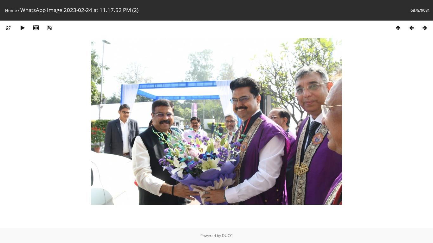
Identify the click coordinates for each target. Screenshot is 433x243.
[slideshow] (22, 28)
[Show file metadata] (35, 28)
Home (11, 10)
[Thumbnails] (398, 28)
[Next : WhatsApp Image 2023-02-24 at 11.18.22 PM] (424, 28)
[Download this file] (49, 28)
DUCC (227, 235)
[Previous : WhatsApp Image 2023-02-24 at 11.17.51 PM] (411, 28)
